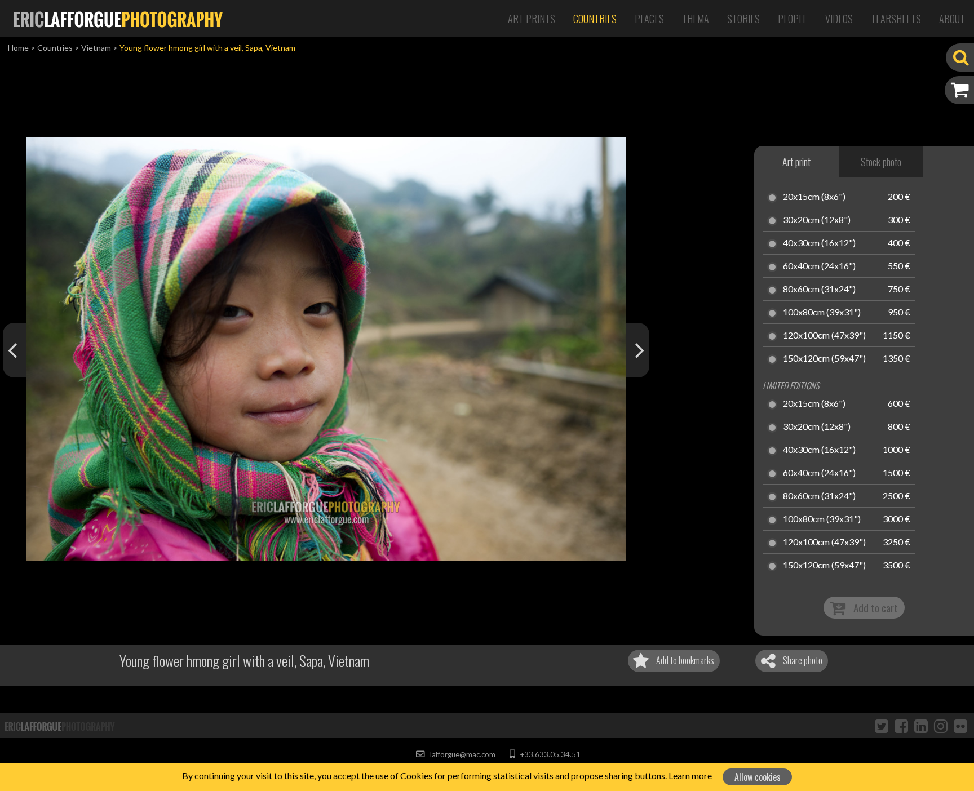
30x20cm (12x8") (817, 220)
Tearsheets (896, 18)
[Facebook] (901, 725)
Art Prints (531, 18)
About (952, 18)
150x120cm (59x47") (824, 358)
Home (18, 47)
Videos (839, 18)
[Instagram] (941, 725)
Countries (595, 18)
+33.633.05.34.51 (549, 754)
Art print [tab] (796, 161)
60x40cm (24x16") (819, 266)
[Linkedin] (921, 725)
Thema (695, 18)
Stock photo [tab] (881, 161)
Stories (743, 18)
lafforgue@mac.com (461, 754)
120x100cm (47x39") (824, 335)
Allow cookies (757, 777)
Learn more (690, 775)
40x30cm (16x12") (819, 243)
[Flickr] (960, 725)
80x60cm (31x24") (819, 289)
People (792, 18)
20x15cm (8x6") (814, 197)
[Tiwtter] (881, 725)
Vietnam (96, 47)
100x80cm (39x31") (822, 312)
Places (649, 18)
